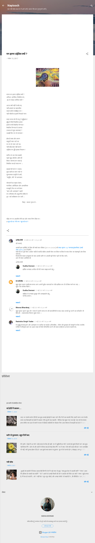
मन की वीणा (19, 281)
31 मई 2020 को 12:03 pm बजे (32, 281)
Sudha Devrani (29, 266)
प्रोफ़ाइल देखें (47, 526)
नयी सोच (9, 462)
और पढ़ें (86, 428)
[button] (87, 54)
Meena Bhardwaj (22, 308)
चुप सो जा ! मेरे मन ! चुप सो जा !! (18, 222)
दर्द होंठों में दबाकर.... (13, 408)
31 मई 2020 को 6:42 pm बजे (38, 307)
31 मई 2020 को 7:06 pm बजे (42, 321)
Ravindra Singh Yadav (24, 321)
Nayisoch (13, 5)
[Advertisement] (47, 35)
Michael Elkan (44, 537)
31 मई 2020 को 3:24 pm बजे (43, 290)
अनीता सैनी (19, 240)
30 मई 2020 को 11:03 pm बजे (32, 240)
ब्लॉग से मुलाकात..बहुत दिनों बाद (17, 435)
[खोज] (91, 6)
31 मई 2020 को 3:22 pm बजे (43, 266)
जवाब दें (18, 276)
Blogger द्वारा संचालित (49, 532)
